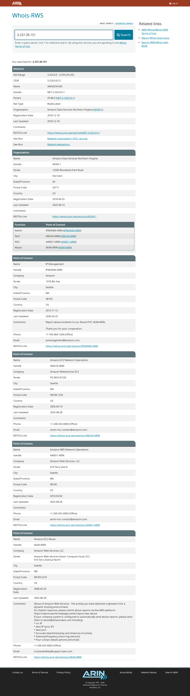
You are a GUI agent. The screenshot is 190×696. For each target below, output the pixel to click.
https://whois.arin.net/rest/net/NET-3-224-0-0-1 (73, 132)
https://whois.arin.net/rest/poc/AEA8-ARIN (57, 657)
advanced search (124, 23)
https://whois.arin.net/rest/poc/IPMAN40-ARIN (72, 346)
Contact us (17, 672)
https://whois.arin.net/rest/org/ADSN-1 (74, 216)
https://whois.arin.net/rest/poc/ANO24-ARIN (75, 435)
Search (126, 35)
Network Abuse (148, 672)
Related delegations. (58, 144)
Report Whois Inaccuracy (155, 38)
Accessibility (126, 672)
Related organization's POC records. (67, 138)
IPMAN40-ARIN (72, 230)
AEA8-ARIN (65, 247)
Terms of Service (40, 672)
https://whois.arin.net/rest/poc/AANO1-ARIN (75, 525)
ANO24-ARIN (68, 236)
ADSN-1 (98, 109)
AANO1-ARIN (68, 241)
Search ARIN (171, 672)
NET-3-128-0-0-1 (65, 98)
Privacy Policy (63, 672)
